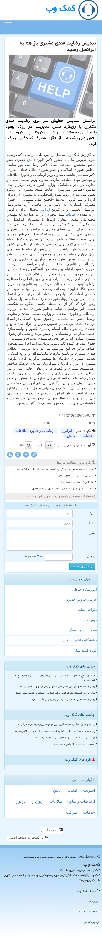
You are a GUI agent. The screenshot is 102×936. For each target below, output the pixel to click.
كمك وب (60, 8)
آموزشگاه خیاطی (84, 589)
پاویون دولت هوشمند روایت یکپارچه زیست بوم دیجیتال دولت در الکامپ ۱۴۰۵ (54, 469)
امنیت (72, 790)
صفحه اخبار (50, 830)
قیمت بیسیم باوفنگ (83, 630)
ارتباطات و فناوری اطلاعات (35, 431)
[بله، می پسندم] (49, 445)
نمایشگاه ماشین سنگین (80, 640)
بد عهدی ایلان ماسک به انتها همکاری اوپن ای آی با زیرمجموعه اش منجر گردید (56, 724)
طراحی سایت (86, 610)
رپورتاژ (38, 801)
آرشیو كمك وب (90, 922)
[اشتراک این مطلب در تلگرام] (33, 454)
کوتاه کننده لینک (85, 650)
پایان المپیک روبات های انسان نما (77, 482)
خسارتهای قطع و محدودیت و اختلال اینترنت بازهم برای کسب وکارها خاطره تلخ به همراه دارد (55, 677)
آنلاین (57, 790)
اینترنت (89, 790)
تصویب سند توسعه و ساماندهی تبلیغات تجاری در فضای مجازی (63, 488)
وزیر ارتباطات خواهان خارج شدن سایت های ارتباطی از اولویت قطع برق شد (57, 686)
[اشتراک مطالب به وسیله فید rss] (10, 454)
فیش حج (90, 620)
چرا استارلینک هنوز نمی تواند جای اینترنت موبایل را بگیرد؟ (65, 737)
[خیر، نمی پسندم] (28, 445)
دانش (31, 160)
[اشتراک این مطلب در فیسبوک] (26, 454)
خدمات (71, 214)
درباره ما (94, 901)
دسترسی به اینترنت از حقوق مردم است (74, 475)
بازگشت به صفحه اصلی (27, 837)
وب (68, 155)
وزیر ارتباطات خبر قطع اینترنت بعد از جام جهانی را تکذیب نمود (63, 699)
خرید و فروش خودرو (82, 599)
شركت (71, 812)
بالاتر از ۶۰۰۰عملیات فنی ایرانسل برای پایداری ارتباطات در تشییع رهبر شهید (55, 692)
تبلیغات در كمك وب (88, 911)
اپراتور (45, 209)
